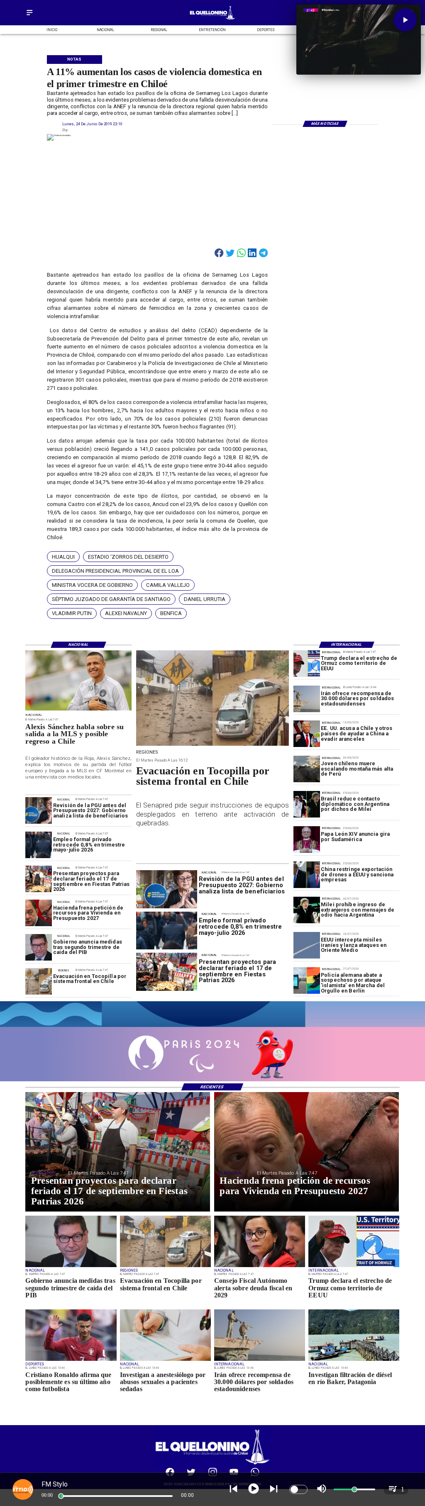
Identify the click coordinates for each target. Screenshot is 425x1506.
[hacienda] (38, 913)
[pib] (38, 947)
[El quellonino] (212, 19)
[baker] (353, 1360)
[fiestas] (38, 879)
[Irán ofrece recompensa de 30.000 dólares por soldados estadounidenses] (306, 699)
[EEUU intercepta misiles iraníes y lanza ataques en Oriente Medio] (306, 945)
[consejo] (259, 1266)
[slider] (61, 1496)
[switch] (298, 1489)
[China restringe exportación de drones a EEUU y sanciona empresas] (306, 874)
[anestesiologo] (165, 1360)
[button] (63, 556)
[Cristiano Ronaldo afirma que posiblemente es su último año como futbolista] (70, 1360)
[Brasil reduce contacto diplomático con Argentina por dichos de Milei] (306, 804)
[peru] (306, 769)
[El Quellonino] (29, 15)
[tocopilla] (38, 981)
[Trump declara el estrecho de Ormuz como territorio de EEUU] (306, 663)
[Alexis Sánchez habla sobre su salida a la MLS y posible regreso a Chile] (78, 710)
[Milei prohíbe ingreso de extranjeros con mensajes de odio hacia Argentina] (306, 910)
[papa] (306, 839)
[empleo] (38, 845)
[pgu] (38, 811)
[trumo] (306, 734)
